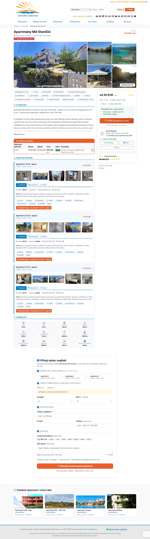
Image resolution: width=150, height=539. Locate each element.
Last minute (92, 22)
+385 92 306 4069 (109, 139)
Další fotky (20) (128, 85)
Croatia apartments (104, 533)
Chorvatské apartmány (91, 535)
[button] (116, 158)
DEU (52, 439)
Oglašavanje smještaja (117, 529)
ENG (45, 439)
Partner (63, 535)
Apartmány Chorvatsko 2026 (88, 533)
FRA (70, 439)
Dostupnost (34, 185)
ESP (64, 439)
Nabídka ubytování (40, 22)
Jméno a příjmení (45, 412)
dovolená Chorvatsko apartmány (47, 533)
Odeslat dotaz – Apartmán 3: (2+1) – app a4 (35, 311)
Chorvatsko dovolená (64, 533)
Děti (82, 397)
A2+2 (114, 100)
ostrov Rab (24, 26)
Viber (127, 143)
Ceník (44, 185)
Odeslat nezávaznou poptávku (76, 466)
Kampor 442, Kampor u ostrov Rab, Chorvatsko (33, 35)
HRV (83, 439)
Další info (127, 22)
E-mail (40, 421)
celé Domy (110, 22)
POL (89, 439)
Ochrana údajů (77, 529)
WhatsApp (109, 143)
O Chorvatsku (75, 22)
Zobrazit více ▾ (19, 134)
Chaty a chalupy (116, 533)
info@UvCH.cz (93, 529)
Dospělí (41, 397)
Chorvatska (75, 533)
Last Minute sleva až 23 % (24, 39)
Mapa (117, 147)
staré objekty (56, 535)
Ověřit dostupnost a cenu (118, 121)
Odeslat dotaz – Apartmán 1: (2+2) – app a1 (35, 208)
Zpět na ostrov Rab (105, 165)
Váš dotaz (45, 444)
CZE (39, 439)
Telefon (83, 421)
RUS (76, 439)
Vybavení (22, 185)
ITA (58, 439)
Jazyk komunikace (49, 436)
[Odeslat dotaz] (92, 150)
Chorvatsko (22, 22)
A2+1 (124, 100)
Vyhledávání (57, 22)
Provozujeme (33, 533)
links (67, 535)
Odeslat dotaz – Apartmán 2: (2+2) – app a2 (35, 259)
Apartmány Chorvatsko (76, 535)
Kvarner (16, 26)
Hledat (130, 9)
